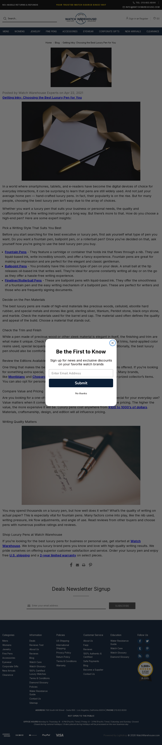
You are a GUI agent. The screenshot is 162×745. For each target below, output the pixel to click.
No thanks (81, 393)
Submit (81, 383)
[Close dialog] (112, 343)
